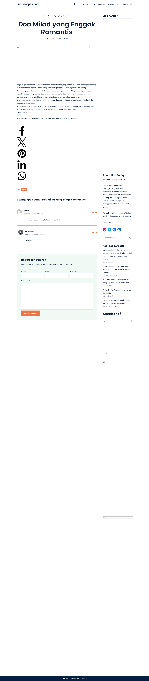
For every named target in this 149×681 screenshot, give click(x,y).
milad (24, 189)
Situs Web (74, 271)
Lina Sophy (52, 38)
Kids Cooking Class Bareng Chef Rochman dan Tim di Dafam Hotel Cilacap (116, 269)
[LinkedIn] (22, 169)
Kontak (125, 4)
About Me (101, 4)
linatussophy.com (79, 678)
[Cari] (74, 4)
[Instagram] (104, 229)
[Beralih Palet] (131, 4)
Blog (93, 4)
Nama (24, 271)
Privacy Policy (113, 4)
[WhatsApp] (22, 180)
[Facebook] (22, 136)
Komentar (25, 281)
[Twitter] (22, 147)
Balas (94, 212)
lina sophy (29, 231)
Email (48, 271)
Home (85, 4)
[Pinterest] (22, 158)
